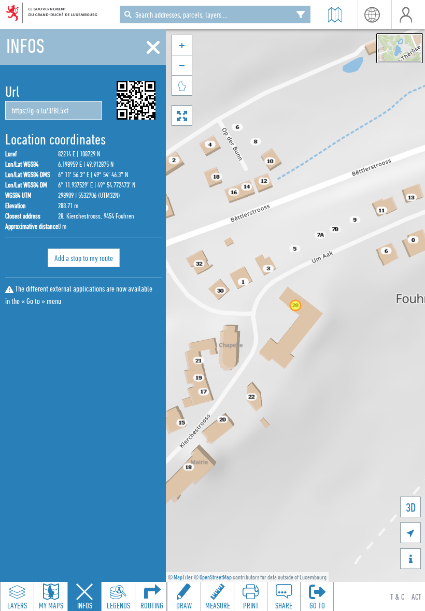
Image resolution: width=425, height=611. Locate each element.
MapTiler (183, 577)
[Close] (153, 47)
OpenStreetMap (216, 577)
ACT (416, 596)
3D (411, 507)
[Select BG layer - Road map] (399, 48)
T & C (397, 596)
